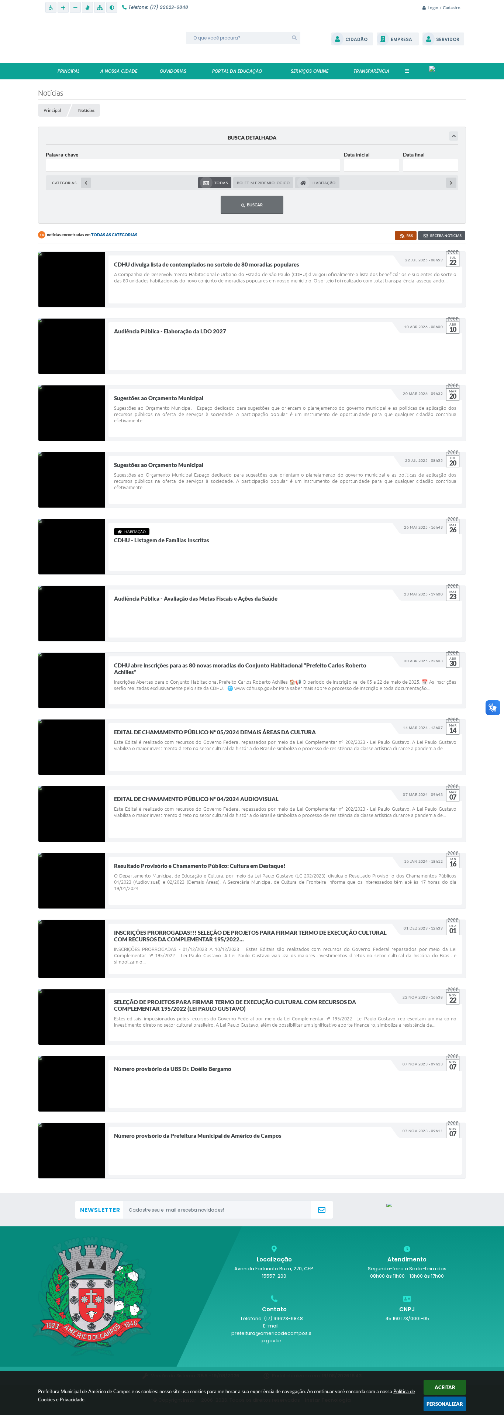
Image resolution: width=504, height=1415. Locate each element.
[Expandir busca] (453, 136)
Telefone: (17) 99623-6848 (271, 1318)
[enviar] (322, 1210)
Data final (414, 154)
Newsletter (100, 1210)
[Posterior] (451, 183)
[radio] (215, 182)
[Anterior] (86, 183)
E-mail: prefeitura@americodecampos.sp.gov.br (271, 1333)
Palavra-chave (62, 154)
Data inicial (357, 154)
